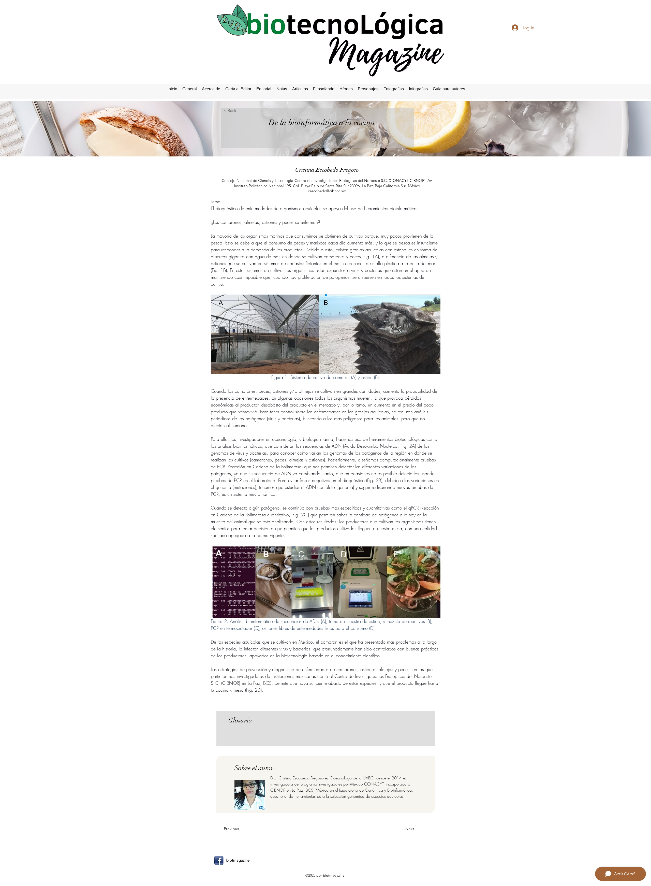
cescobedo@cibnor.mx (327, 190)
